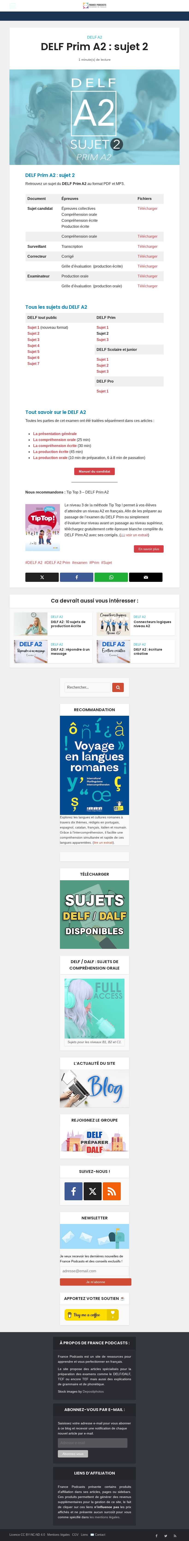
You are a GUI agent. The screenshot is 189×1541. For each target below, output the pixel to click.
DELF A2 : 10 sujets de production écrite (68, 624)
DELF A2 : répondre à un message (70, 651)
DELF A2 (94, 37)
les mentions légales (104, 1517)
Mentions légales (58, 1534)
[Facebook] (74, 1191)
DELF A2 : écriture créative (148, 651)
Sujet (107, 563)
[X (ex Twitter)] (93, 1191)
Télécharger (147, 209)
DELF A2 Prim (58, 563)
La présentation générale (54, 434)
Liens (84, 1534)
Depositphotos (93, 1391)
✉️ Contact (97, 1534)
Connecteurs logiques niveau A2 (152, 624)
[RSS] (112, 1191)
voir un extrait (137, 535)
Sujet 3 (103, 340)
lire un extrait (103, 842)
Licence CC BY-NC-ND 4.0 (27, 1534)
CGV (75, 1534)
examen (80, 563)
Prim (95, 563)
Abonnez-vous (72, 1454)
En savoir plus (149, 549)
